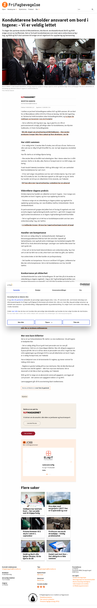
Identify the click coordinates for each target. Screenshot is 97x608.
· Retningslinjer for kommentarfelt (83, 580)
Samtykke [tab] (16, 290)
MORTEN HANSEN (28, 101)
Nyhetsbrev (22, 9)
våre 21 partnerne (17, 300)
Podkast (31, 9)
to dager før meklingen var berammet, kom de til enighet (47, 117)
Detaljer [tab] (37, 290)
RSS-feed (40, 575)
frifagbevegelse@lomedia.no (11, 569)
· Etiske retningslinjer (79, 578)
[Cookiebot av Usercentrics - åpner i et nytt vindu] (81, 284)
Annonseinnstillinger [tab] (59, 290)
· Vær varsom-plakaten (47, 599)
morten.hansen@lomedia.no (29, 104)
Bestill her (40, 580)
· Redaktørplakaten (46, 597)
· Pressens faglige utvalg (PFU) (49, 601)
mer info (15, 311)
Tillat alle (76, 322)
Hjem (4, 9)
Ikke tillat (21, 322)
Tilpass (47, 322)
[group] (48, 462)
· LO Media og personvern (80, 586)
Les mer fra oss (32, 423)
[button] (71, 462)
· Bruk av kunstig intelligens (81, 582)
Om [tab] (80, 290)
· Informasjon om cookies (80, 584)
